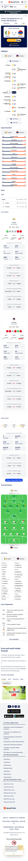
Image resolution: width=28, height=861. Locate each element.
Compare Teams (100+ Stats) (14, 480)
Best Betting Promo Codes (12, 779)
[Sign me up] (22, 2)
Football (4, 679)
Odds (15, 23)
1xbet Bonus (7, 762)
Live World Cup (20, 15)
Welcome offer (14, 43)
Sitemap (17, 829)
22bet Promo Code (8, 796)
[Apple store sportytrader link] (9, 716)
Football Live (12, 15)
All (10, 227)
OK (14, 853)
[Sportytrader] (1, 15)
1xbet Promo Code (8, 787)
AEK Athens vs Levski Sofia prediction (13, 752)
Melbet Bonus (7, 765)
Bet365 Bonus (7, 774)
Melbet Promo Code (9, 790)
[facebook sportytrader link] (13, 706)
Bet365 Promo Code (9, 799)
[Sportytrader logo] (14, 808)
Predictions (6, 23)
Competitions (6, 683)
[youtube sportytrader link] (9, 706)
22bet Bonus (7, 771)
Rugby (22, 679)
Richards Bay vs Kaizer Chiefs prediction (14, 741)
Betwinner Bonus (8, 768)
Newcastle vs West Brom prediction (13, 744)
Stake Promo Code (8, 784)
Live (23, 23)
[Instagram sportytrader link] (18, 706)
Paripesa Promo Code (9, 802)
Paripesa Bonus (8, 777)
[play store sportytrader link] (19, 716)
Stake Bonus (7, 759)
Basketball (15, 679)
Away (17, 227)
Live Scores (6, 15)
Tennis (9, 679)
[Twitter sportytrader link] (16, 706)
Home (13, 227)
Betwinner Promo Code (10, 793)
